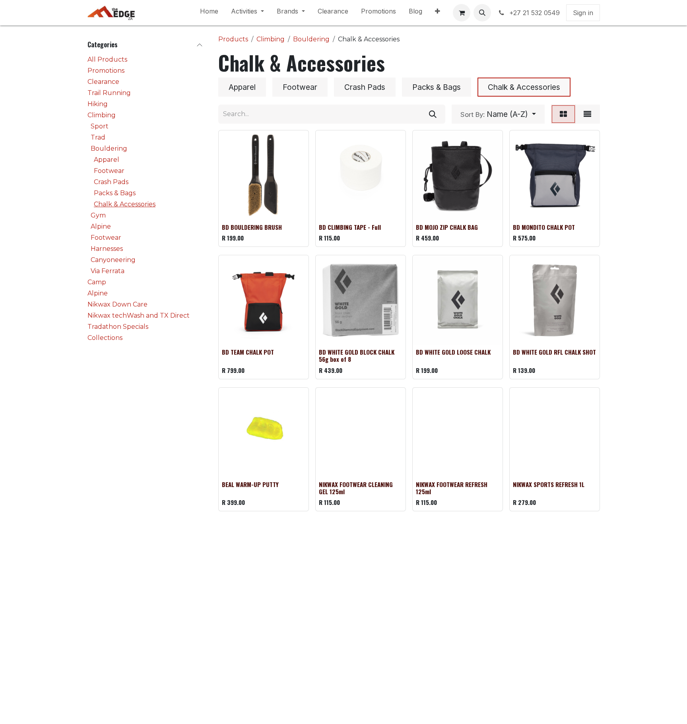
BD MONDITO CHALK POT (544, 227)
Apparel (106, 159)
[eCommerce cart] (461, 12)
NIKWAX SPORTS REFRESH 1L (548, 484)
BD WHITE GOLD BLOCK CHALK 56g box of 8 (356, 355)
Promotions (105, 70)
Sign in (583, 13)
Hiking (97, 104)
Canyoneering (113, 260)
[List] (587, 114)
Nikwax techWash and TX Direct (138, 315)
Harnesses (107, 248)
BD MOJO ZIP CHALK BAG (447, 227)
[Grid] (563, 114)
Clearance (103, 81)
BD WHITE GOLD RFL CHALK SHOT (554, 351)
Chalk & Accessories (124, 204)
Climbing (101, 115)
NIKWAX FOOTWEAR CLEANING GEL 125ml (356, 488)
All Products (107, 59)
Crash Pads (111, 182)
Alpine (101, 226)
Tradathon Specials (117, 326)
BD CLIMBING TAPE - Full (350, 227)
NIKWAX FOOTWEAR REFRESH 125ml (451, 488)
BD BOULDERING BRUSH (252, 227)
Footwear (109, 171)
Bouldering (109, 148)
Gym (98, 215)
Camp (96, 282)
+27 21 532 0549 (534, 13)
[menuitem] (209, 12)
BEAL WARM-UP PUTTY (250, 484)
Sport (100, 126)
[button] (482, 12)
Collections (104, 338)
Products (233, 39)
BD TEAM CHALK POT (248, 351)
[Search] (432, 114)
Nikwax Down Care (117, 304)
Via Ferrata (107, 271)
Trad (98, 137)
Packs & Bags (115, 193)
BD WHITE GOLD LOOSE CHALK (453, 351)
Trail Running (109, 93)
